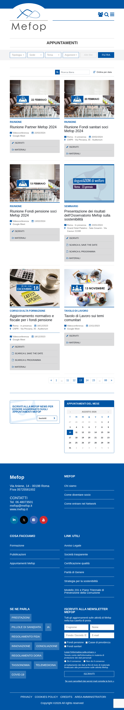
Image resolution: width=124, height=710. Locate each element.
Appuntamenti (62, 43)
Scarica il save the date (83, 245)
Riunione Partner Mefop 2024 (33, 127)
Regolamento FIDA (26, 636)
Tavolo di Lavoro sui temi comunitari (84, 318)
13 (80, 380)
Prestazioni (21, 617)
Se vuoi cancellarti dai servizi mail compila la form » (89, 681)
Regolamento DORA (26, 655)
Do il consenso (74, 661)
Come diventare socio (77, 494)
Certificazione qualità (77, 563)
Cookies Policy (46, 696)
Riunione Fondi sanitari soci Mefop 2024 (86, 129)
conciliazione (46, 646)
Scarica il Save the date (29, 353)
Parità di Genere (74, 572)
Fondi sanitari (74, 646)
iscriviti (19, 143)
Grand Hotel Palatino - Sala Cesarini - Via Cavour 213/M (87, 229)
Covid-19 (18, 674)
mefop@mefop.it (21, 505)
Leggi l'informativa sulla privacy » (80, 652)
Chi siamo (70, 486)
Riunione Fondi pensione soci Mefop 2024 (33, 213)
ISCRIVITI (89, 674)
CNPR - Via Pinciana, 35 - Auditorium (85, 140)
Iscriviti (42, 418)
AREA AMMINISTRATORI (90, 696)
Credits (66, 696)
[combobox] (18, 55)
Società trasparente (76, 554)
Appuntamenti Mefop (22, 563)
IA (48, 627)
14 (87, 380)
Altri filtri (88, 55)
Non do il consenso (95, 661)
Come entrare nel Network (80, 503)
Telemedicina (46, 665)
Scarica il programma (82, 251)
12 (74, 380)
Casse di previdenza (99, 642)
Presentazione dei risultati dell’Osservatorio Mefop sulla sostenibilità (87, 215)
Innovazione (21, 646)
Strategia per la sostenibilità (81, 581)
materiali (20, 149)
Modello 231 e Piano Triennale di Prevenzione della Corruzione (84, 591)
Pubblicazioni (18, 554)
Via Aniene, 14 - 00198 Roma (29, 486)
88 (105, 380)
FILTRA (106, 55)
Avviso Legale (72, 545)
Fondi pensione (75, 642)
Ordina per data (104, 72)
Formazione (17, 545)
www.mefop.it (19, 509)
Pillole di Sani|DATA (26, 627)
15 (93, 380)
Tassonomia (21, 665)
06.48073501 (24, 502)
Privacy (26, 696)
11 (67, 380)
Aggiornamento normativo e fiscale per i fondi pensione (32, 318)
